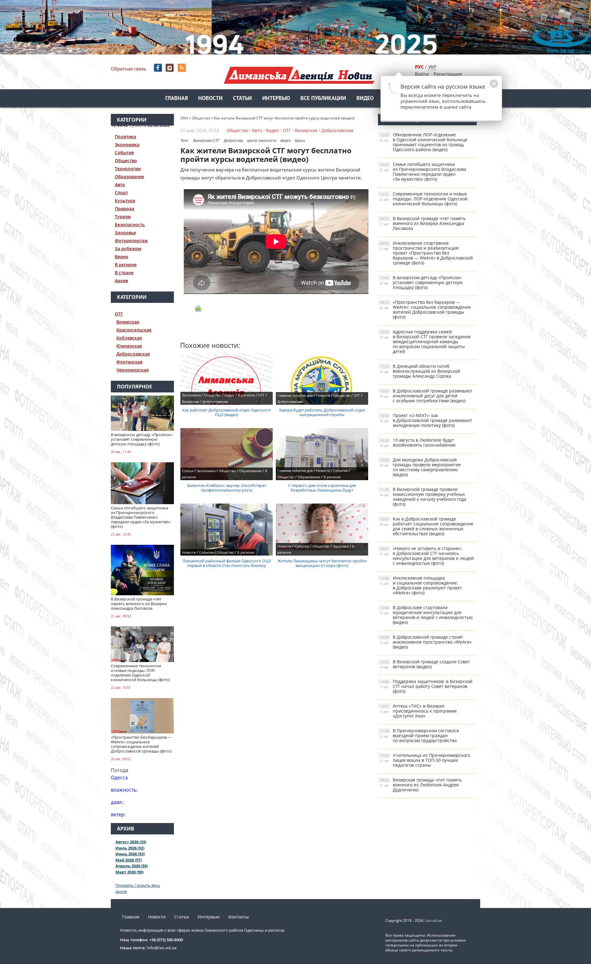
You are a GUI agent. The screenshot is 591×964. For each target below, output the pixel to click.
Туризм (123, 216)
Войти (422, 74)
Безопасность (130, 224)
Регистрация (448, 74)
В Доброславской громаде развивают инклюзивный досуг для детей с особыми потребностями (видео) (425, 396)
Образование (129, 176)
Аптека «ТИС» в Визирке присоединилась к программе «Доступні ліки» (418, 711)
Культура (125, 200)
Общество (126, 160)
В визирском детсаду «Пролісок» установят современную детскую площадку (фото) (421, 282)
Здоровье (125, 232)
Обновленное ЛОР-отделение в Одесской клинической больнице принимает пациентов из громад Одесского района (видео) (423, 142)
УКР (432, 67)
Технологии (128, 168)
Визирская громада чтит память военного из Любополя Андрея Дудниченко (420, 785)
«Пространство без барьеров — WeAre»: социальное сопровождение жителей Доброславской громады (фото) (425, 309)
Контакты (238, 917)
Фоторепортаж (131, 240)
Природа (124, 208)
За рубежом (128, 248)
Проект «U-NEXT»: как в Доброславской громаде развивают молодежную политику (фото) (425, 420)
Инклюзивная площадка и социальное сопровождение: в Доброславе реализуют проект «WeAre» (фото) (420, 585)
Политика (125, 136)
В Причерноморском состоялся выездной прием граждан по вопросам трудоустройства (419, 735)
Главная (176, 98)
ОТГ (119, 314)
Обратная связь (128, 69)
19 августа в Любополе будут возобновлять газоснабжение (417, 442)
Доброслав (233, 141)
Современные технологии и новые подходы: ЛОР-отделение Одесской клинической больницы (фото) (423, 199)
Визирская (127, 322)
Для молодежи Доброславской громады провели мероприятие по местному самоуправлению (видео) (420, 467)
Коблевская (129, 338)
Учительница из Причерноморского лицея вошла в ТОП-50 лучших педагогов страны (424, 760)
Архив (121, 280)
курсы (300, 141)
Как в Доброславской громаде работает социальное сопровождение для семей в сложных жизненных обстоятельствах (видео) (426, 526)
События (124, 152)
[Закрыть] (484, 86)
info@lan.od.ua (162, 947)
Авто (120, 184)
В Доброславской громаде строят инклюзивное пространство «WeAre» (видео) (425, 642)
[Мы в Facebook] (158, 68)
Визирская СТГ (206, 141)
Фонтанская (129, 362)
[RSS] (182, 68)
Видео (365, 98)
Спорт (121, 192)
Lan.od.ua (433, 920)
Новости (210, 98)
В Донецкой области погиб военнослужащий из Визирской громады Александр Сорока (419, 371)
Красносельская (133, 330)
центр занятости (261, 141)
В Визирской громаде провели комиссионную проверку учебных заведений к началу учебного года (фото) (422, 496)
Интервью (276, 98)
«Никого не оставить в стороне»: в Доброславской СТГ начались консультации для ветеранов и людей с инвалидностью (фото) (426, 555)
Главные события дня (295, 395)
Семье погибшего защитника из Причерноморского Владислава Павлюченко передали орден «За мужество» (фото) (422, 171)
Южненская (129, 346)
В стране (124, 272)
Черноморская (132, 370)
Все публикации (323, 98)
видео (285, 141)
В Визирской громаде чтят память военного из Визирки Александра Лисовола (422, 223)
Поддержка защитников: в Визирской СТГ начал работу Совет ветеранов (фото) (425, 686)
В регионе (126, 264)
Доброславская (133, 354)
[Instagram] (170, 68)
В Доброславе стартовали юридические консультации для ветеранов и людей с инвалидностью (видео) (426, 615)
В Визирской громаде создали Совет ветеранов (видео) (424, 664)
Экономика (127, 144)
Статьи (242, 98)
